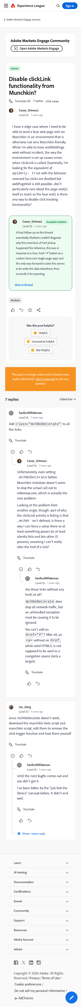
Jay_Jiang (25, 707)
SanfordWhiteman (30, 413)
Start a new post (45, 379)
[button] (22, 101)
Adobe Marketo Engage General (23, 19)
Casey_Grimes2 (28, 110)
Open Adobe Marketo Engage (39, 48)
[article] (40, 433)
